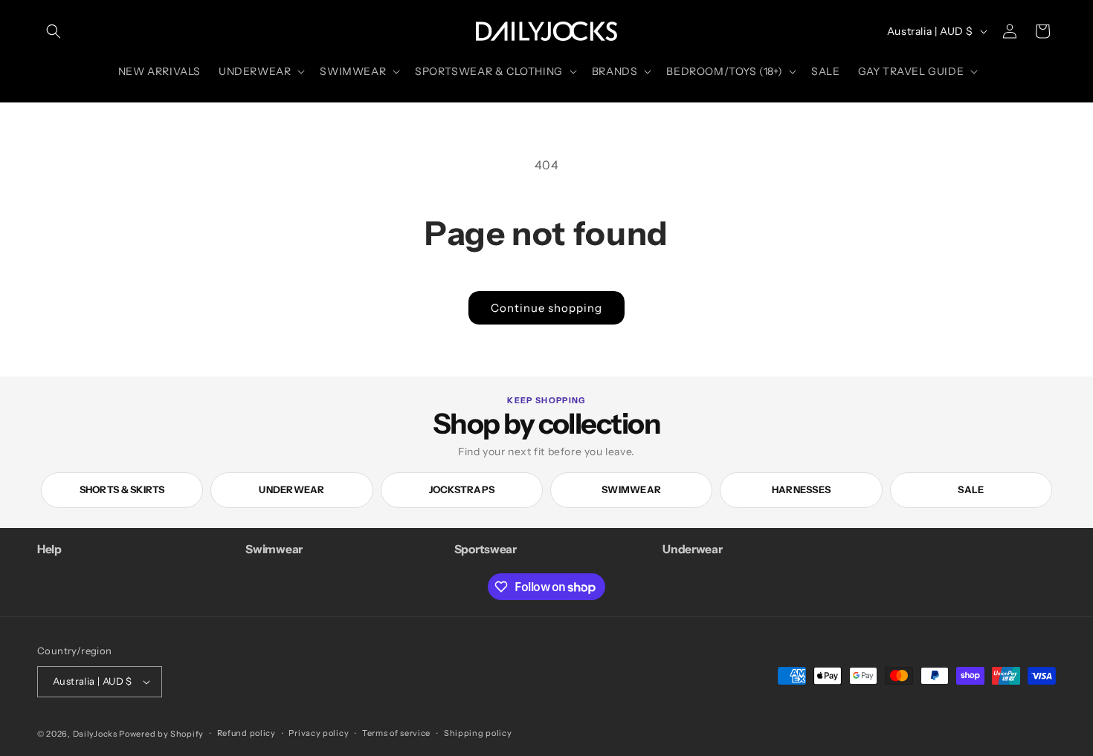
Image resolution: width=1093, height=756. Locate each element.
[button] (53, 31)
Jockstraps (462, 489)
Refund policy (246, 733)
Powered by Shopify (161, 734)
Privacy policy (318, 733)
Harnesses (801, 489)
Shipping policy (478, 733)
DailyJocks (95, 734)
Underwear (291, 489)
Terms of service (396, 733)
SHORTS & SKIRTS (122, 489)
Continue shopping (546, 308)
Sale (971, 489)
